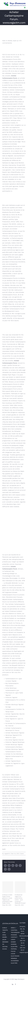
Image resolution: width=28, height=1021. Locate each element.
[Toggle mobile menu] (25, 7)
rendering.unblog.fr (8, 573)
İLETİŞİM (22, 923)
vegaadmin (7, 853)
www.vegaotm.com (8, 349)
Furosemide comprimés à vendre (13, 66)
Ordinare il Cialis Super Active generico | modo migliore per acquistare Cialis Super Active (7, 887)
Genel (22, 853)
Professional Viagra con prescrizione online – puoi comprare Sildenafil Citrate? (20, 887)
